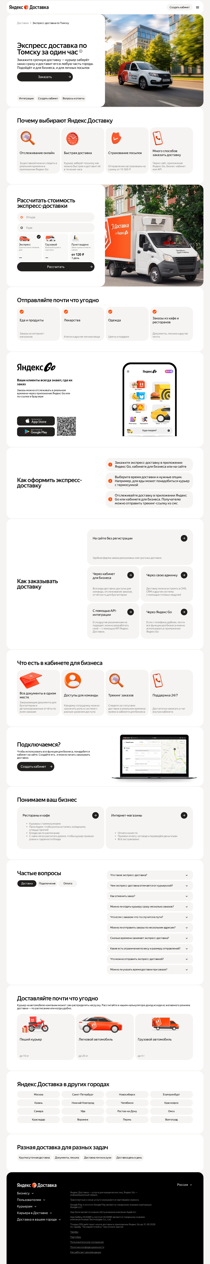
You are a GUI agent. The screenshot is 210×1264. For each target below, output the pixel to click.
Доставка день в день (129, 1157)
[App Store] (36, 421)
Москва (38, 1094)
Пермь (127, 1119)
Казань (38, 1102)
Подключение (47, 883)
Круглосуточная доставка (34, 1157)
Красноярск (171, 1102)
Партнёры (75, 1237)
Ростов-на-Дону (127, 1111)
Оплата (67, 883)
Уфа (83, 1111)
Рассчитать (55, 267)
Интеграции (26, 98)
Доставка (23, 23)
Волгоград (171, 1119)
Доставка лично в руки (97, 1157)
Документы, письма (67, 1157)
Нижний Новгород (83, 1102)
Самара (38, 1111)
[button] (150, 875)
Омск (171, 1111)
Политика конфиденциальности (87, 1247)
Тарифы (74, 1232)
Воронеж (82, 1119)
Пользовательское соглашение (87, 1242)
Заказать (45, 77)
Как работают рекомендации (85, 1252)
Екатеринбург (171, 1094)
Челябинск (127, 1102)
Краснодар (38, 1119)
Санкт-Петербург (83, 1094)
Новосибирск (127, 1094)
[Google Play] (36, 431)
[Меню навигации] (197, 7)
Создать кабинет (180, 7)
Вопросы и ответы (73, 98)
